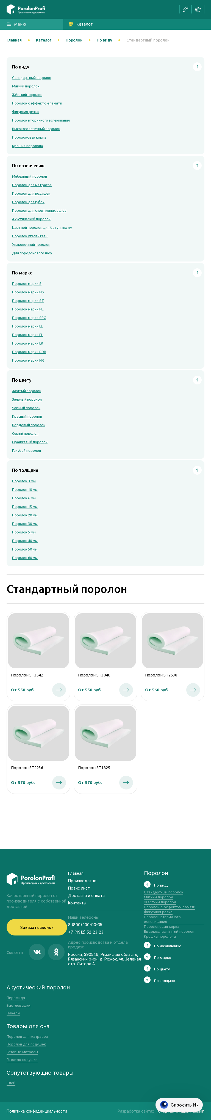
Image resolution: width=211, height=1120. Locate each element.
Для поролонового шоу (32, 253)
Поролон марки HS (28, 292)
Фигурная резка (25, 112)
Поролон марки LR (27, 343)
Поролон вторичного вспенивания (41, 120)
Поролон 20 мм (25, 515)
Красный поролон (27, 416)
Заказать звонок (37, 927)
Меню (20, 24)
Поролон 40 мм (25, 541)
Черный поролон (26, 408)
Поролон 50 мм (25, 549)
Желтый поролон (26, 391)
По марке (162, 957)
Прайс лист (79, 888)
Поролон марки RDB (29, 352)
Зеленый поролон (27, 399)
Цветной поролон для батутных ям (42, 227)
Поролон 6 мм (24, 498)
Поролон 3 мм (24, 481)
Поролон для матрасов (32, 185)
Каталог (84, 24)
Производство (82, 880)
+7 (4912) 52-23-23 (85, 932)
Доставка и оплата (86, 895)
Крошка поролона (27, 146)
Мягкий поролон (26, 86)
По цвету (162, 969)
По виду (104, 40)
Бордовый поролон (28, 425)
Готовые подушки (22, 1059)
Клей (11, 1083)
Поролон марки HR (28, 360)
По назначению (167, 946)
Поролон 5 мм (24, 532)
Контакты (77, 903)
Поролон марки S (26, 283)
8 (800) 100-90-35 (85, 924)
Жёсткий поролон (27, 95)
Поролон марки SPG (29, 318)
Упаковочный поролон (31, 244)
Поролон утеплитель (30, 236)
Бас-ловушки (18, 1005)
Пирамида (16, 997)
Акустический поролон (31, 219)
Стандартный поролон (31, 77)
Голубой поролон (26, 450)
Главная (14, 40)
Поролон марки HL (27, 309)
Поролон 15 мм (25, 506)
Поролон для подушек (31, 193)
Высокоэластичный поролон (36, 129)
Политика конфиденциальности (37, 1111)
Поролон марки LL (27, 326)
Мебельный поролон (29, 176)
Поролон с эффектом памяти (37, 103)
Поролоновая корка (29, 137)
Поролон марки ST (28, 300)
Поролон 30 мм (25, 523)
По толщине (164, 980)
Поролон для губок (28, 202)
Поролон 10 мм (25, 489)
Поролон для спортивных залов (39, 210)
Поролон (74, 40)
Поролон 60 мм (25, 558)
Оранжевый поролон (30, 442)
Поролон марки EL (27, 335)
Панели (13, 1013)
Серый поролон (25, 433)
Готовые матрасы (22, 1052)
